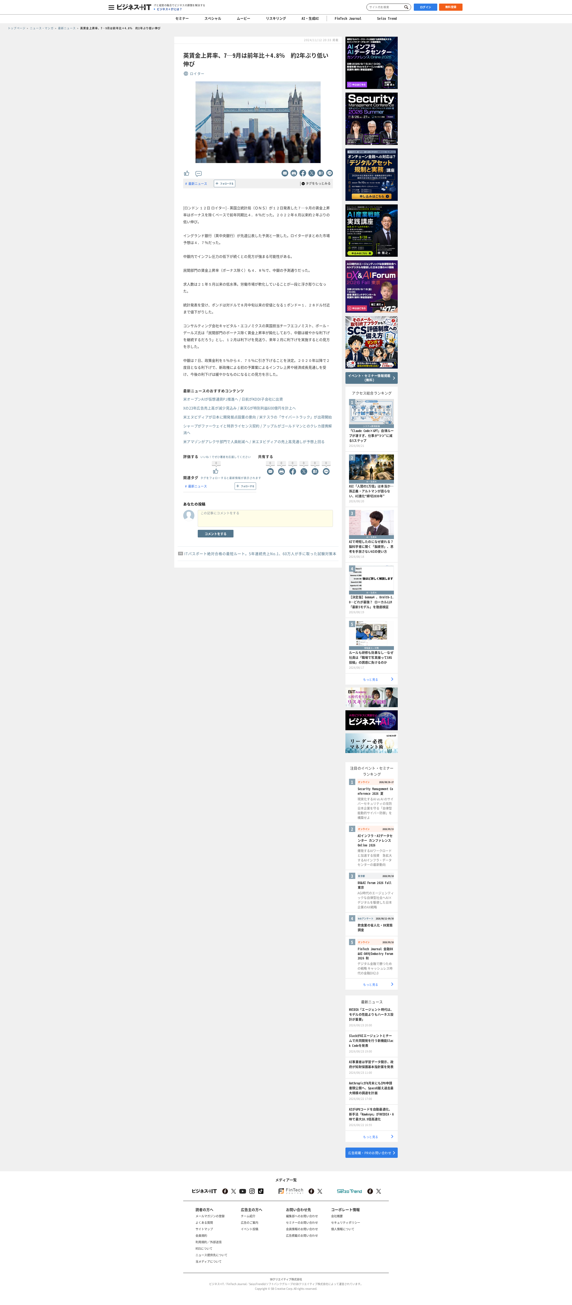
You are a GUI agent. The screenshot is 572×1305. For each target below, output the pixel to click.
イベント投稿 (249, 1229)
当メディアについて (209, 1261)
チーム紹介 (248, 1216)
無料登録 (450, 7)
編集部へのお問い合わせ (302, 1216)
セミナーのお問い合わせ (302, 1222)
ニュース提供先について (211, 1255)
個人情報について (342, 1229)
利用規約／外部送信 (209, 1242)
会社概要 (337, 1216)
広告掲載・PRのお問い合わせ (369, 1152)
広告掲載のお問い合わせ (302, 1235)
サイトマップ (204, 1229)
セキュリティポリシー (345, 1222)
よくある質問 (204, 1222)
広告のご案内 (249, 1222)
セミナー (182, 18)
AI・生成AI (310, 18)
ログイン (425, 7)
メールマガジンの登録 (210, 1216)
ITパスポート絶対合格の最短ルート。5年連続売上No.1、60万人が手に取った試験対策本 (260, 553)
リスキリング (276, 18)
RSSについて (204, 1248)
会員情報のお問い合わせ (302, 1229)
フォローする (226, 183)
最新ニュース (197, 183)
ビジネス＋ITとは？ (169, 9)
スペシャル (212, 18)
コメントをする (216, 533)
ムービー (243, 18)
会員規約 (201, 1235)
